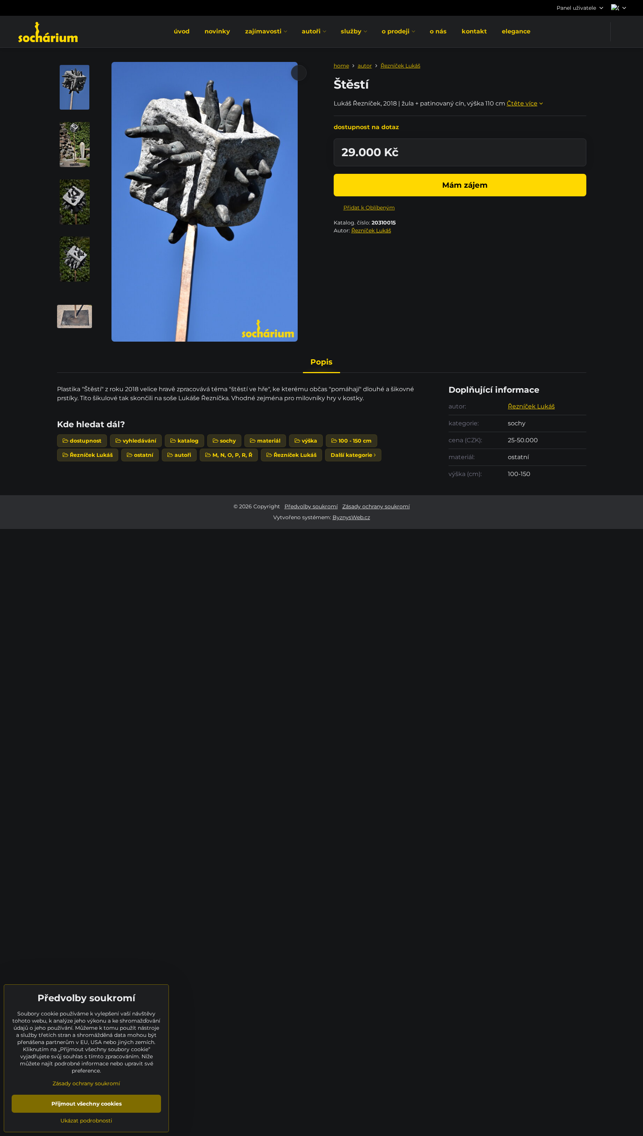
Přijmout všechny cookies (86, 1103)
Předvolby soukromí (311, 506)
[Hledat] (621, 31)
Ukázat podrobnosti (86, 1120)
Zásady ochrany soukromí (376, 506)
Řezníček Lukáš (371, 230)
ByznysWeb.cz (351, 517)
